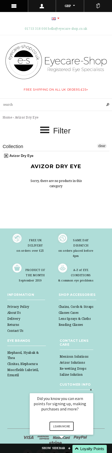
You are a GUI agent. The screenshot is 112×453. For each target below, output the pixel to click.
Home (7, 117)
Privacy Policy (18, 307)
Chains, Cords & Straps (76, 307)
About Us (14, 313)
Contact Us (15, 331)
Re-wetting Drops (73, 368)
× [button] (91, 389)
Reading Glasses (71, 325)
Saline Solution (71, 374)
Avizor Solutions (72, 362)
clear (101, 146)
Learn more (61, 426)
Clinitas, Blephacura (22, 364)
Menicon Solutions (74, 356)
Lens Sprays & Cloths (75, 319)
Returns (13, 325)
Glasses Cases (68, 313)
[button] (68, 449)
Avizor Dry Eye (20, 156)
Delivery (13, 319)
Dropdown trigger (42, 6)
